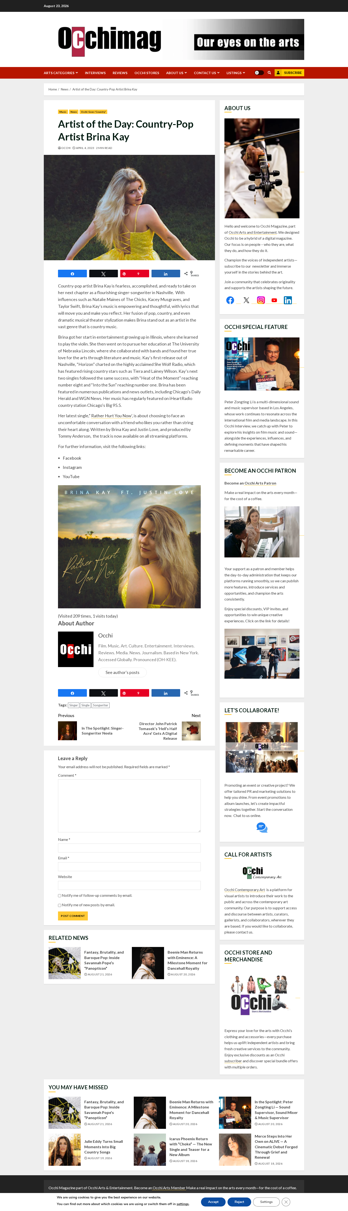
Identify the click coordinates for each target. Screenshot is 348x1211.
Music (63, 111)
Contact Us (205, 73)
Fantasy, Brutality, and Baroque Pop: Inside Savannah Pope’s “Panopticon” (65, 963)
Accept (213, 1202)
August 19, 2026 (100, 1158)
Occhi (66, 148)
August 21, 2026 (100, 974)
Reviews (120, 73)
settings (183, 1204)
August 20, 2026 (183, 974)
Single (85, 705)
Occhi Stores (146, 73)
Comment (67, 775)
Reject (239, 1202)
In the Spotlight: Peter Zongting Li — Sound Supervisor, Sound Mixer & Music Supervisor (235, 1113)
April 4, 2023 (85, 148)
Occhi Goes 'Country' (93, 111)
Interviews (95, 73)
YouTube (71, 476)
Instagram (72, 467)
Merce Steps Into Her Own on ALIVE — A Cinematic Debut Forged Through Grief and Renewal (235, 1150)
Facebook (72, 458)
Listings (234, 73)
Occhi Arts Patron (260, 483)
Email (63, 858)
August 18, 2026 (185, 1161)
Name (64, 839)
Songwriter (100, 705)
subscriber (233, 1061)
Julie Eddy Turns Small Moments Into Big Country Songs (65, 1150)
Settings (266, 1202)
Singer (73, 705)
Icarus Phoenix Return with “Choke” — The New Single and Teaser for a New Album (150, 1150)
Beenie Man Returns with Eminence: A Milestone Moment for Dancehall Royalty (148, 963)
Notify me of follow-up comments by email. (97, 895)
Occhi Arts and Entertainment (253, 232)
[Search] (269, 72)
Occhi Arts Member (169, 1187)
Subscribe (293, 73)
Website (65, 876)
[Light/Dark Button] (259, 72)
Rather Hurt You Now (111, 415)
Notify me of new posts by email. (88, 904)
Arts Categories (59, 73)
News (74, 111)
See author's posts (122, 672)
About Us (174, 73)
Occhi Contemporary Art (244, 889)
